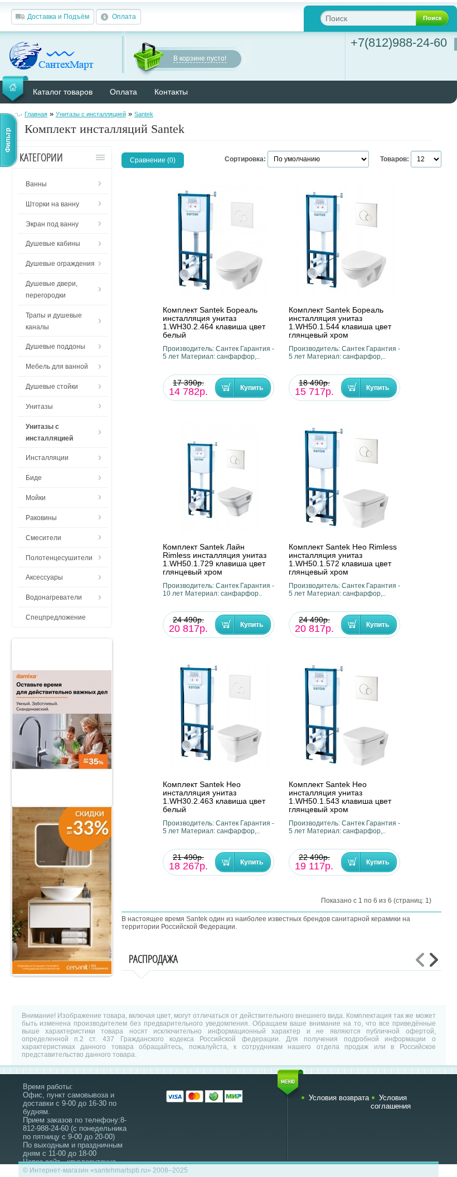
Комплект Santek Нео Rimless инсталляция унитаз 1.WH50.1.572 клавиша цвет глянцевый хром (343, 559)
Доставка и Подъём (58, 17)
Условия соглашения (391, 1102)
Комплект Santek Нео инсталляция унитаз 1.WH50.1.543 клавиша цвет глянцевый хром (340, 797)
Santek (143, 114)
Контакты (171, 91)
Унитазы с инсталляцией (91, 114)
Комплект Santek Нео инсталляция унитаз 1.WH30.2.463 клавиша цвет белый (214, 797)
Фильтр (8, 140)
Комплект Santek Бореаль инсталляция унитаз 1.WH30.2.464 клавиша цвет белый (214, 322)
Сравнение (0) (153, 160)
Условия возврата (339, 1098)
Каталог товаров (63, 91)
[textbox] (377, 18)
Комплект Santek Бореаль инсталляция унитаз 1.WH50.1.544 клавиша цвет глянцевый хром (340, 322)
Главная (36, 114)
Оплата (124, 17)
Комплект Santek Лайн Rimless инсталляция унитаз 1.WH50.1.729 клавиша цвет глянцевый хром (214, 559)
